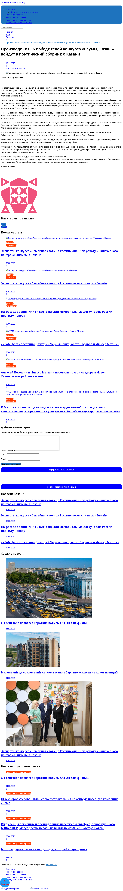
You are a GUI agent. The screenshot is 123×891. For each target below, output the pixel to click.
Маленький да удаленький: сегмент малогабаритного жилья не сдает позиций (59, 672)
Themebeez (51, 864)
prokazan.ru (20, 68)
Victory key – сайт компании (19, 22)
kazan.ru (10, 68)
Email (4, 459)
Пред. (3, 224)
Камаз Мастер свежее (16, 17)
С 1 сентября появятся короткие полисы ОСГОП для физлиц (45, 623)
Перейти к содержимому (13, 2)
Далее (4, 226)
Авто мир (10, 9)
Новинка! (4, 884)
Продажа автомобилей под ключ (61, 487)
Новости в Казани (14, 14)
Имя (4, 454)
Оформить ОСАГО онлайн (61, 469)
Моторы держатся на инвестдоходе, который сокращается (44, 849)
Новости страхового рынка (18, 20)
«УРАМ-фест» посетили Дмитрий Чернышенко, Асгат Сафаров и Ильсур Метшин (60, 344)
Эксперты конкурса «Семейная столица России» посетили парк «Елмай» (54, 283)
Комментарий (8, 450)
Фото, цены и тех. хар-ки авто (25, 12)
